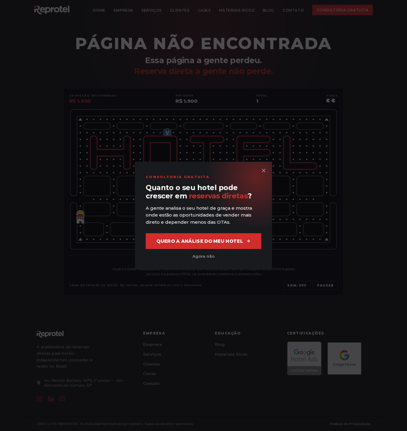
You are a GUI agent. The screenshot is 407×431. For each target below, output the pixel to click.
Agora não (203, 256)
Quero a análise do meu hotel (199, 241)
